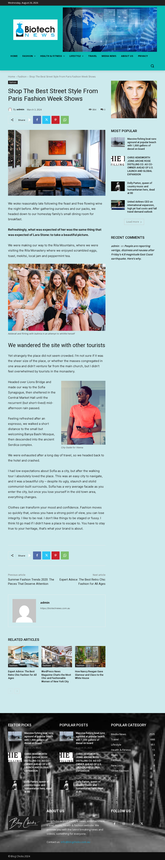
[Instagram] (123, 823)
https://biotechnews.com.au (55, 608)
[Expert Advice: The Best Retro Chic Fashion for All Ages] (23, 656)
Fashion (22, 76)
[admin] (10, 109)
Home (11, 76)
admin (20, 109)
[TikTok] (132, 823)
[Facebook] (37, 120)
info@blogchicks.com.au (75, 842)
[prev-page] (10, 691)
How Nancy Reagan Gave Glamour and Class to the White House (89, 675)
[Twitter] (46, 120)
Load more (132, 221)
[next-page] (17, 691)
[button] (152, 65)
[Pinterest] (56, 120)
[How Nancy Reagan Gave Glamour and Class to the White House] (90, 656)
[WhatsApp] (65, 120)
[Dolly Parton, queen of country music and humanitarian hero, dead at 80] (118, 186)
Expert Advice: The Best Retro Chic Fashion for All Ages (22, 675)
